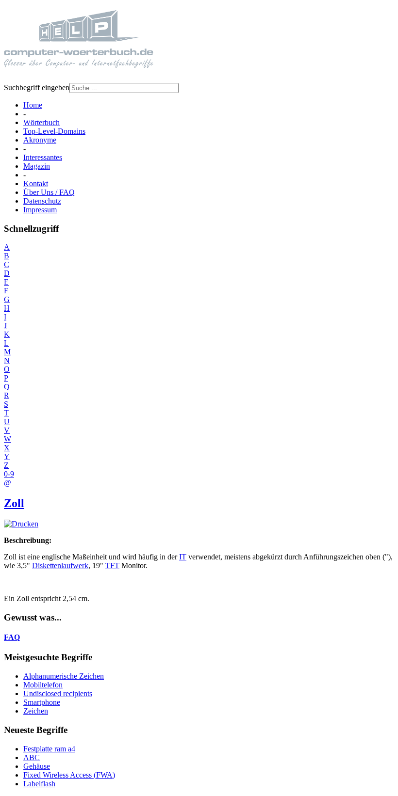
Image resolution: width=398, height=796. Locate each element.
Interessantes (42, 157)
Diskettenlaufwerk (60, 565)
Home (32, 105)
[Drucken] (21, 524)
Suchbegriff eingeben (36, 87)
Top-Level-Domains (54, 131)
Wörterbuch (41, 122)
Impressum (40, 210)
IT (182, 557)
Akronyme (39, 140)
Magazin (36, 166)
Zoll (14, 503)
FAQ (12, 637)
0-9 (9, 474)
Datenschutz (42, 201)
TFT (112, 565)
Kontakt (35, 183)
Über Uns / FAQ (49, 192)
